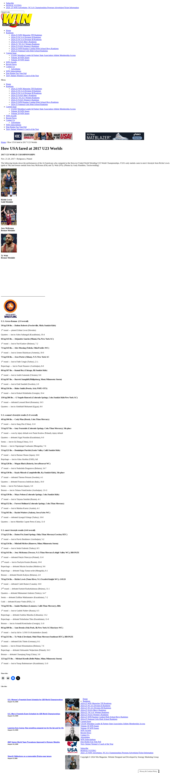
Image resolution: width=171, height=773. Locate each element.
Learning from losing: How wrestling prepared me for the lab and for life (36, 728)
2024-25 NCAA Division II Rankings (26, 37)
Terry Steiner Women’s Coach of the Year (22, 76)
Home (8, 30)
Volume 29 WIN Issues (20, 60)
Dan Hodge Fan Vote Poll (16, 73)
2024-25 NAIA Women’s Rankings (25, 46)
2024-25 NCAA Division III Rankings (26, 39)
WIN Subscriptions (13, 71)
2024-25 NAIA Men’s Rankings (24, 42)
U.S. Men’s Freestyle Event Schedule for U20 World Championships (34, 714)
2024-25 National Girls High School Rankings (29, 51)
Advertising (15, 69)
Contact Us (10, 67)
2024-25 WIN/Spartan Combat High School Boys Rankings (35, 48)
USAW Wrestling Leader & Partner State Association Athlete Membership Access (43, 55)
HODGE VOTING (14, 5)
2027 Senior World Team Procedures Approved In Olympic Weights (34, 742)
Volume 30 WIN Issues (20, 58)
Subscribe (10, 3)
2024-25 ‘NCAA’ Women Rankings (25, 44)
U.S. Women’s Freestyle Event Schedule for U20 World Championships (35, 700)
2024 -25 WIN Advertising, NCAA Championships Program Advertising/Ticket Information (42, 8)
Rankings (10, 33)
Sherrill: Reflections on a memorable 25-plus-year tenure (29, 756)
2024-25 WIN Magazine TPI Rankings (26, 35)
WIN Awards (11, 62)
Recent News (11, 64)
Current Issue (11, 53)
